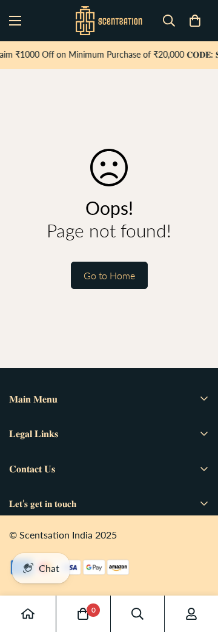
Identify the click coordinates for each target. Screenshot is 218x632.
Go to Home (109, 275)
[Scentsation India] (109, 20)
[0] (195, 21)
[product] (28, 614)
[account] (191, 614)
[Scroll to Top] (196, 568)
